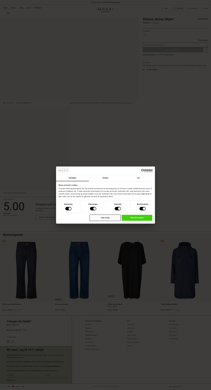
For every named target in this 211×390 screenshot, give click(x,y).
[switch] (93, 208)
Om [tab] (138, 178)
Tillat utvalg (105, 218)
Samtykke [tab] (72, 178)
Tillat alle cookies (137, 218)
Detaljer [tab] (106, 178)
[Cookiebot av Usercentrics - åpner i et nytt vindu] (143, 170)
